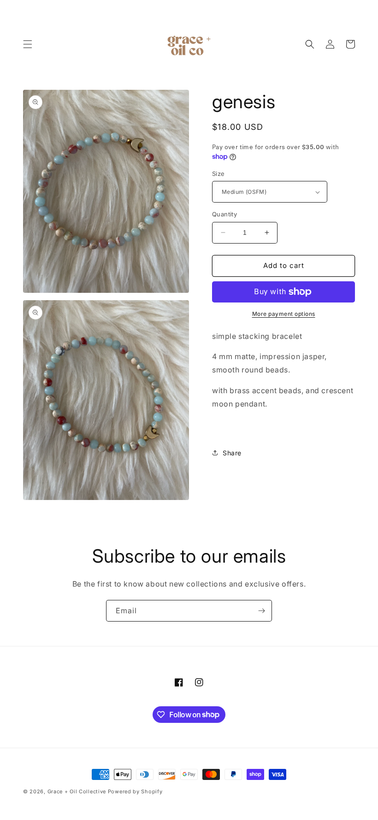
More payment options (283, 313)
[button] (28, 44)
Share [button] (232, 453)
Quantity (224, 214)
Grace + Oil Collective (76, 791)
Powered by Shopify (135, 791)
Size (218, 173)
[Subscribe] (261, 611)
